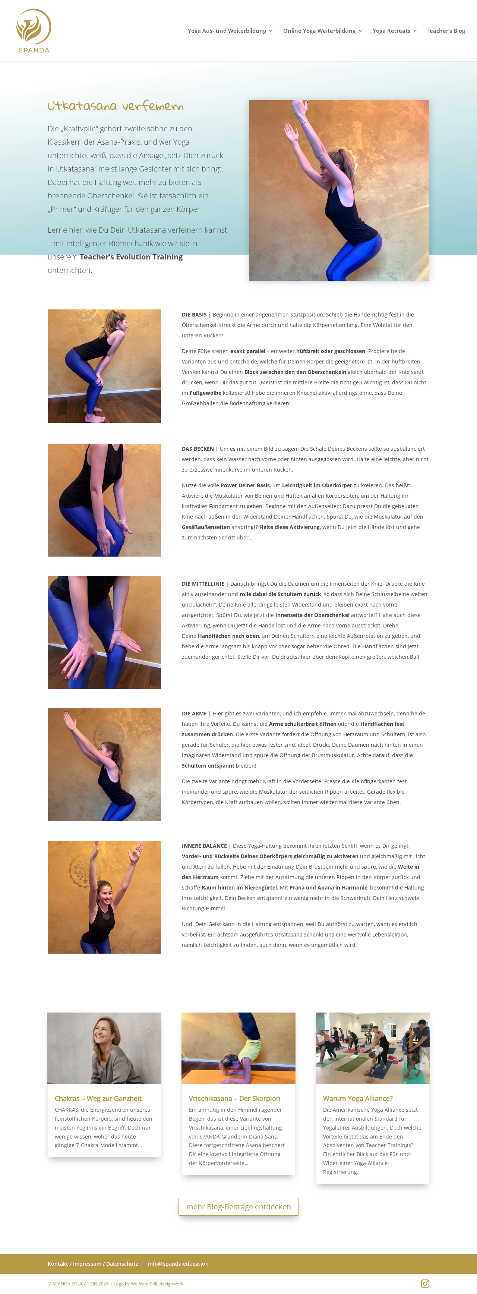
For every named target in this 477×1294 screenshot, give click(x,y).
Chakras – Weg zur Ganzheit (98, 1098)
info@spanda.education (178, 1263)
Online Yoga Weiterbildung (319, 31)
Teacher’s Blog (446, 31)
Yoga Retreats (391, 31)
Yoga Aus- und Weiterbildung (227, 31)
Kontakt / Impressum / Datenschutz (93, 1263)
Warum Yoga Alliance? (358, 1098)
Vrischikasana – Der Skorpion (234, 1098)
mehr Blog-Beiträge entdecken (238, 1207)
